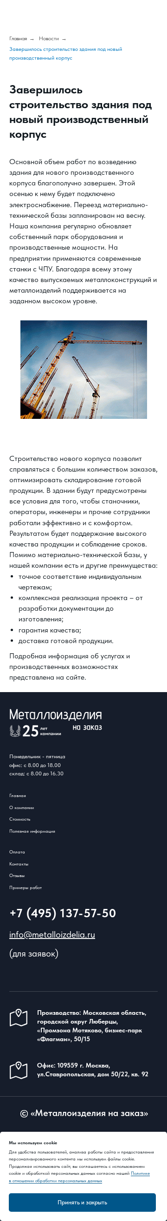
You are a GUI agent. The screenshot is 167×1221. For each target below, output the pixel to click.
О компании (21, 807)
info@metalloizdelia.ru (52, 934)
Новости (49, 38)
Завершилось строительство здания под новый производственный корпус (65, 53)
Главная (18, 38)
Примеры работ (25, 887)
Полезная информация (32, 831)
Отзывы (17, 875)
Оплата (17, 851)
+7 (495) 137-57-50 (62, 913)
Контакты (18, 863)
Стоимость (19, 819)
